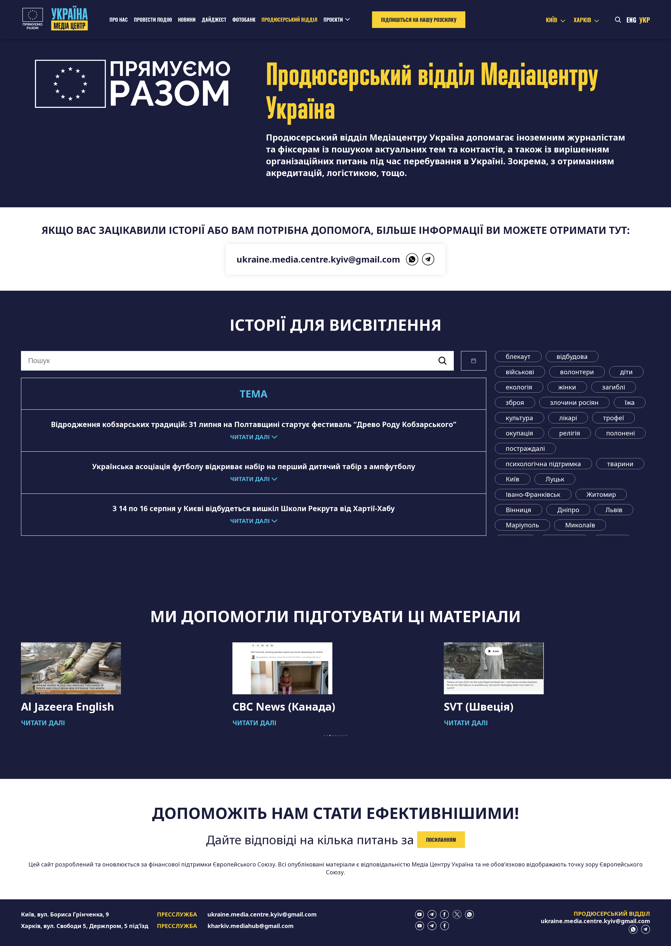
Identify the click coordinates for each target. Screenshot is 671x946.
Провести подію (153, 19)
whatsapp (412, 259)
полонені (620, 433)
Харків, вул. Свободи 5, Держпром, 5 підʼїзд (84, 926)
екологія (519, 387)
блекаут (518, 356)
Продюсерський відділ (289, 19)
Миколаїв (580, 525)
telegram (428, 259)
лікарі (568, 417)
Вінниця (518, 509)
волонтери (577, 371)
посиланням (441, 839)
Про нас (118, 19)
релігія (569, 433)
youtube (419, 914)
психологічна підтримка (543, 463)
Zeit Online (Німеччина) (508, 706)
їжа (630, 402)
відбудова (572, 356)
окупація (519, 433)
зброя (515, 402)
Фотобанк (243, 19)
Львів (613, 509)
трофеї (613, 417)
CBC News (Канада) (72, 706)
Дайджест (214, 19)
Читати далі (43, 722)
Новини (187, 19)
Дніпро (568, 509)
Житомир (601, 494)
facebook (444, 914)
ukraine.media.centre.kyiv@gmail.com (318, 259)
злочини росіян (574, 402)
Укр (644, 19)
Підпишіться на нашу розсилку (418, 19)
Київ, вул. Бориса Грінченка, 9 (65, 914)
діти (626, 371)
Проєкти (333, 19)
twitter (457, 914)
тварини (620, 463)
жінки (567, 387)
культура (519, 417)
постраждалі (525, 448)
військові (520, 371)
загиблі (613, 387)
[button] (324, 735)
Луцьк (554, 479)
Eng (631, 19)
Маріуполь (522, 525)
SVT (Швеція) (267, 706)
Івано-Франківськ (533, 494)
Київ (512, 479)
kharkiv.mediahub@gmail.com (250, 926)
